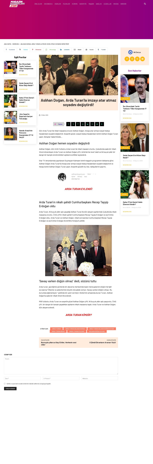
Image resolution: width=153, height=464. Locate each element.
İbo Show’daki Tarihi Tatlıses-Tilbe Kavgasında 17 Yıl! (26, 67)
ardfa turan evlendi (76, 331)
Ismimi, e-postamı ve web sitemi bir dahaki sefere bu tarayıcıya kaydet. (29, 384)
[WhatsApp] (83, 124)
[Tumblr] (102, 124)
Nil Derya (137, 52)
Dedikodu (16, 44)
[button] (145, 4)
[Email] (92, 124)
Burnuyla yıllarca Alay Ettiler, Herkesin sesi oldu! (58, 343)
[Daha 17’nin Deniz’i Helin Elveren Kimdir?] (10, 101)
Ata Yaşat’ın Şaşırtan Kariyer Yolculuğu (26, 116)
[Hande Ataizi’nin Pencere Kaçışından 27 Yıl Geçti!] (10, 133)
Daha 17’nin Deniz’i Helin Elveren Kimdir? (26, 100)
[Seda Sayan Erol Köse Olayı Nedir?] (10, 85)
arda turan (56, 329)
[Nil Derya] (131, 52)
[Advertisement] (76, 23)
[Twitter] (73, 124)
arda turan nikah (58, 331)
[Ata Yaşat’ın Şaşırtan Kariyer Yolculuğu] (10, 117)
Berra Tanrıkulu (127, 114)
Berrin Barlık (126, 207)
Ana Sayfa (7, 44)
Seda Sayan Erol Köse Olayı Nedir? (26, 84)
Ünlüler (9, 70)
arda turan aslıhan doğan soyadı (102, 329)
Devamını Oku (23, 74)
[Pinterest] (78, 124)
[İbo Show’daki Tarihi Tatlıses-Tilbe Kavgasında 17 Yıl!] (10, 67)
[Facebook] (68, 124)
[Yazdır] (97, 124)
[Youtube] (142, 59)
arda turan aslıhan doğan (75, 329)
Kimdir (8, 104)
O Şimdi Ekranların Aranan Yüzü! (103, 342)
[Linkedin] (87, 124)
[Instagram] (132, 59)
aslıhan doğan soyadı (97, 331)
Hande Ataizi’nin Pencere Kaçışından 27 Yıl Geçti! (26, 133)
